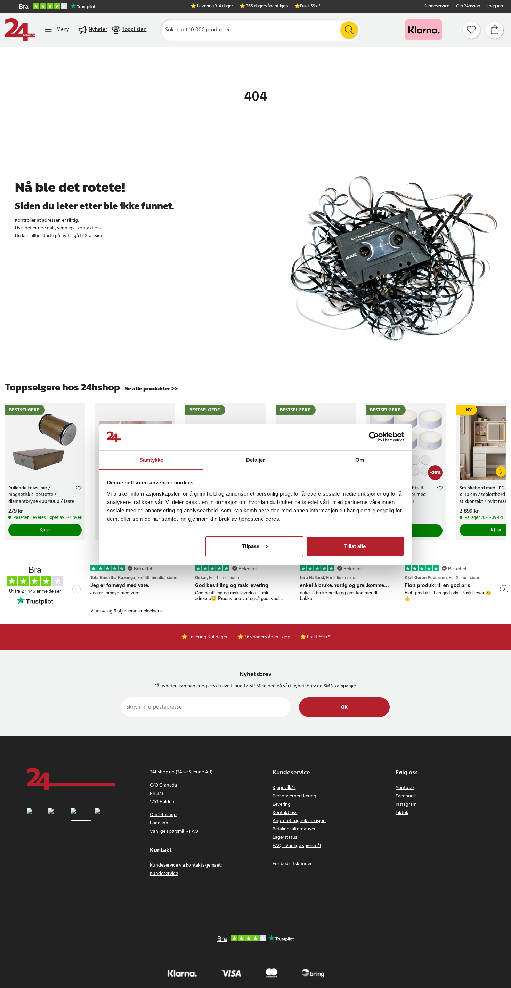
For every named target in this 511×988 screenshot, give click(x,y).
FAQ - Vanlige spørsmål (297, 846)
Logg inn (495, 6)
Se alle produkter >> (151, 388)
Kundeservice (436, 6)
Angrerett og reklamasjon (299, 821)
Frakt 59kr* (310, 6)
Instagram (406, 804)
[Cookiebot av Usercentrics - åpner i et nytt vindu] (373, 437)
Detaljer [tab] (255, 460)
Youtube (405, 788)
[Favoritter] (471, 30)
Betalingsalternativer (294, 829)
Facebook (406, 796)
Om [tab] (359, 460)
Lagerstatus (285, 837)
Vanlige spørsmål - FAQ (174, 832)
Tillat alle (355, 546)
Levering (282, 804)
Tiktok (402, 813)
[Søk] (349, 30)
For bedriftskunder (292, 864)
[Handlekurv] (494, 30)
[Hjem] (20, 29)
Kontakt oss (285, 813)
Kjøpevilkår (284, 788)
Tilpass (250, 546)
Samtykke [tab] (151, 460)
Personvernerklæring (294, 796)
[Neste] (501, 471)
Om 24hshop (468, 6)
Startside (94, 236)
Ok (344, 707)
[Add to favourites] (78, 489)
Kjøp (45, 530)
